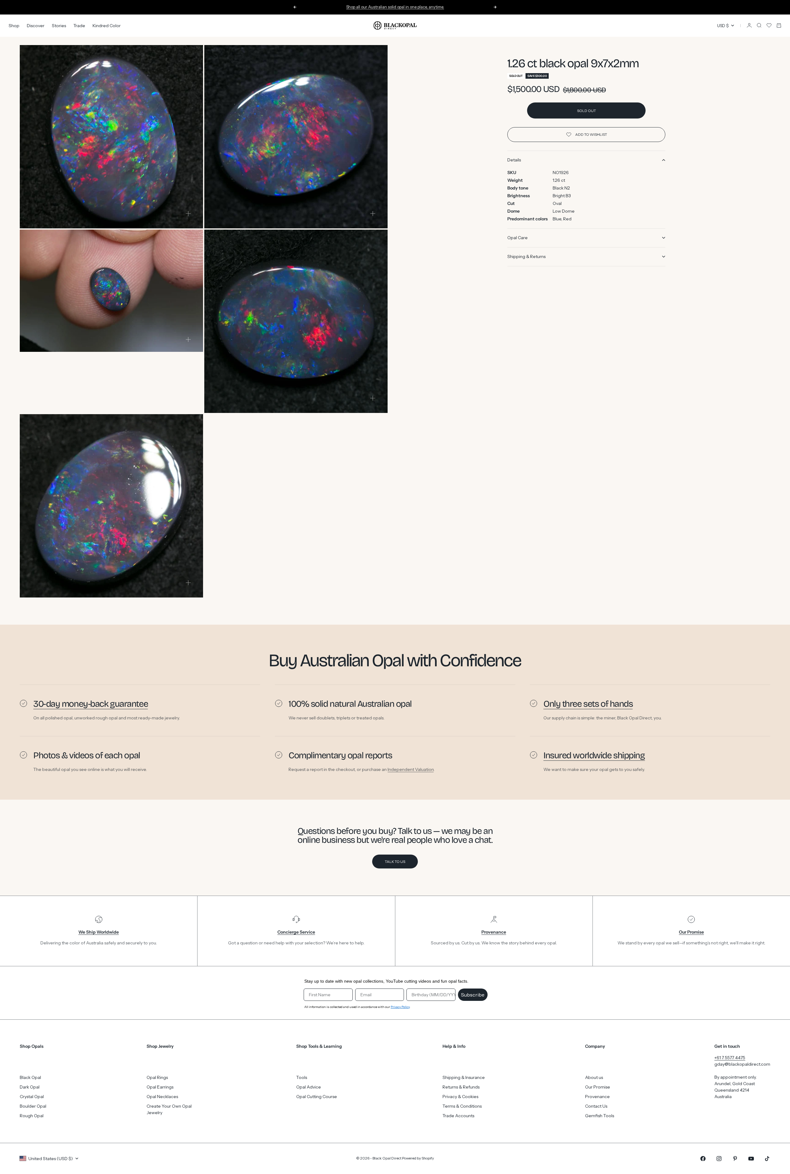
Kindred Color (107, 25)
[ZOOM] (188, 213)
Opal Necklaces (162, 1096)
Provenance (597, 1096)
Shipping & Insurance (464, 1077)
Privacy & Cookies (460, 1096)
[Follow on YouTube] (751, 1158)
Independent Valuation (411, 769)
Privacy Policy (400, 1007)
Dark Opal (30, 1087)
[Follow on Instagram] (719, 1158)
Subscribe (472, 995)
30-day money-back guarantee (90, 703)
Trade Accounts (458, 1115)
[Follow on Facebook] (703, 1158)
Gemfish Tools (599, 1115)
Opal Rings (157, 1077)
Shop (14, 25)
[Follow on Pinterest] (735, 1158)
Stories (59, 25)
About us (594, 1077)
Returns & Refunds (461, 1087)
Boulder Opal (33, 1106)
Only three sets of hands (588, 703)
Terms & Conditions (462, 1106)
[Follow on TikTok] (767, 1158)
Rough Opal (32, 1115)
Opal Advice (308, 1087)
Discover (35, 25)
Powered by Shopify (418, 1158)
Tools (301, 1077)
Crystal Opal (32, 1096)
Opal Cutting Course (316, 1096)
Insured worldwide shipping (594, 755)
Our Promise (597, 1087)
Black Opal (30, 1077)
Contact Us (596, 1106)
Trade (79, 25)
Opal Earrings (160, 1087)
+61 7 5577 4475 (729, 1057)
